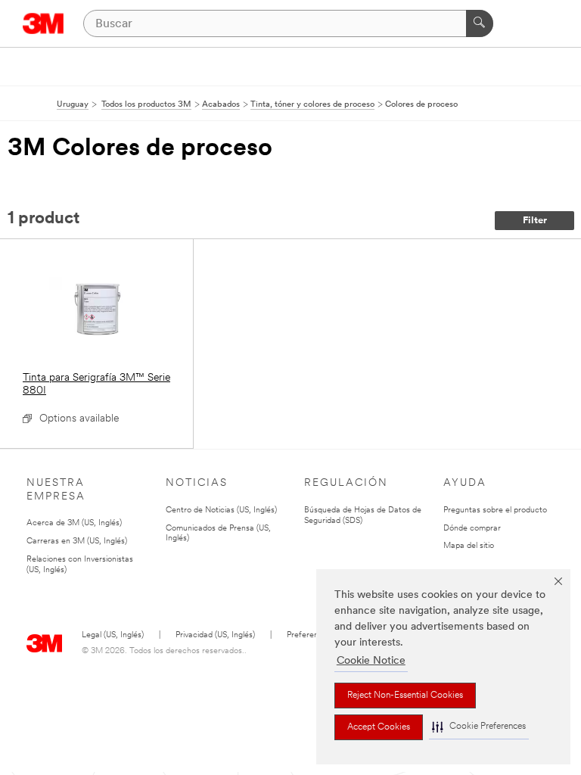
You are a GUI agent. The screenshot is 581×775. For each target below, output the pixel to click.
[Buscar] (479, 23)
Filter (535, 221)
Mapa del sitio (468, 546)
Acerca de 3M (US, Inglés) (74, 523)
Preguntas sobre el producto (495, 510)
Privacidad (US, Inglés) (215, 635)
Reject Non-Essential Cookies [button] (405, 695)
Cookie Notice (371, 661)
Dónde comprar (472, 528)
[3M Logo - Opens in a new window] (43, 23)
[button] (479, 726)
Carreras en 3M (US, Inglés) (76, 541)
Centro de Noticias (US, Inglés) (221, 510)
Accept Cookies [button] (378, 727)
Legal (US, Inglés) (113, 635)
